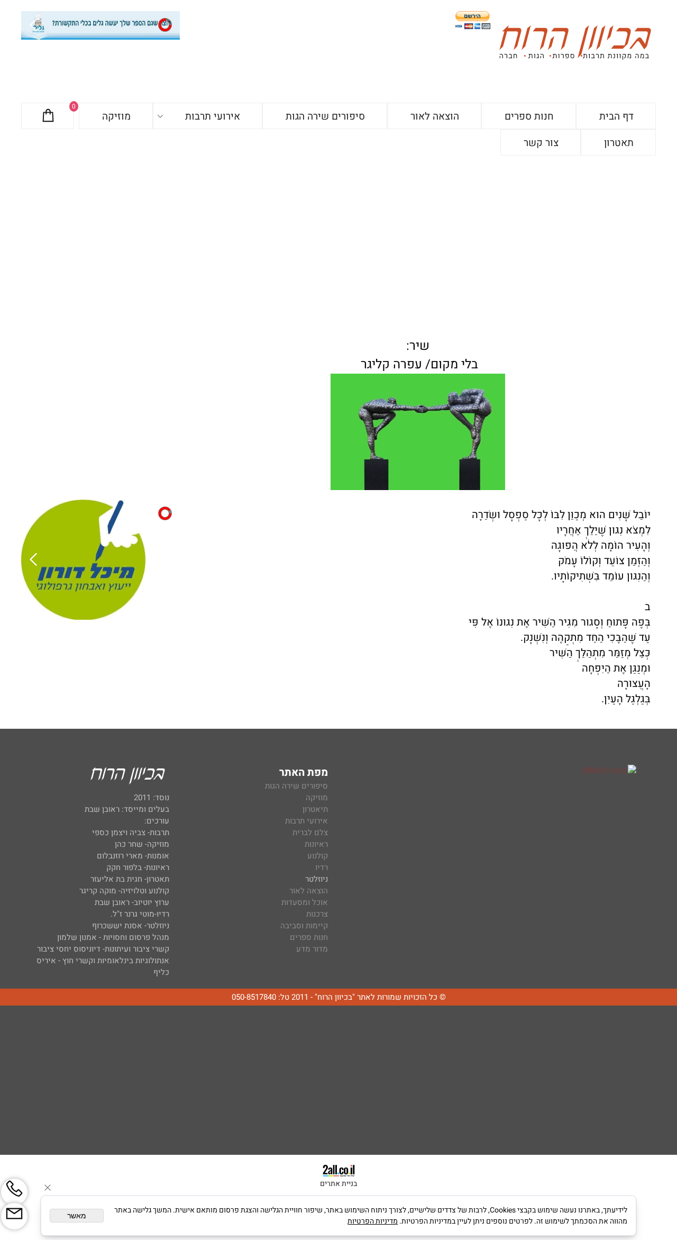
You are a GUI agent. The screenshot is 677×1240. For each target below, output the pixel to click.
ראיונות (316, 844)
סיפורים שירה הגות (325, 116)
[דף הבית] (575, 44)
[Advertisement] (338, 235)
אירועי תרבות (212, 116)
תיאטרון (315, 809)
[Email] (14, 1216)
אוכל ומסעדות (304, 902)
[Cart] (48, 116)
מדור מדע (312, 949)
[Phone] (14, 1192)
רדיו (321, 867)
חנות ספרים (529, 116)
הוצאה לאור (434, 116)
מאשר (76, 1215)
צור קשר (541, 142)
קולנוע (316, 856)
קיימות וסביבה (304, 925)
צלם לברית (310, 832)
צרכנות (317, 914)
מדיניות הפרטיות (372, 1221)
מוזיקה (116, 116)
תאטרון (619, 142)
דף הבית (616, 116)
